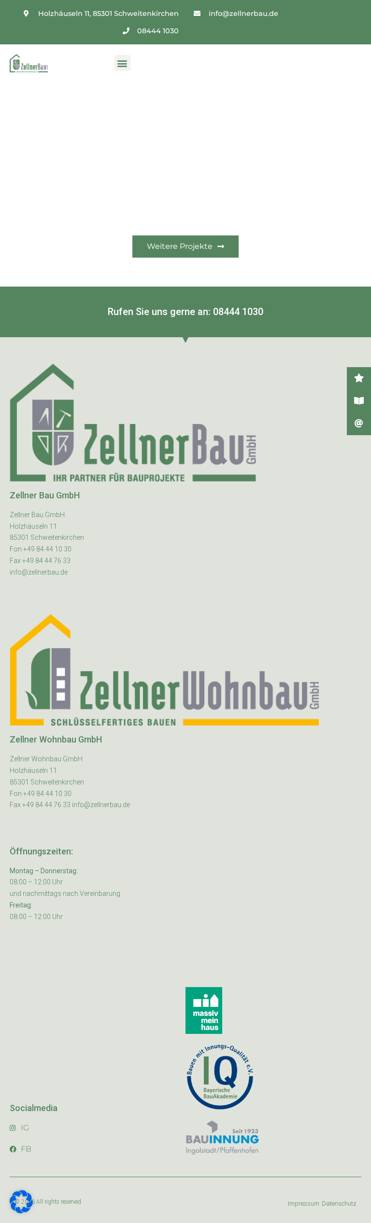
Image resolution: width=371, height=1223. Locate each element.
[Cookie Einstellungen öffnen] (21, 1211)
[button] (122, 63)
